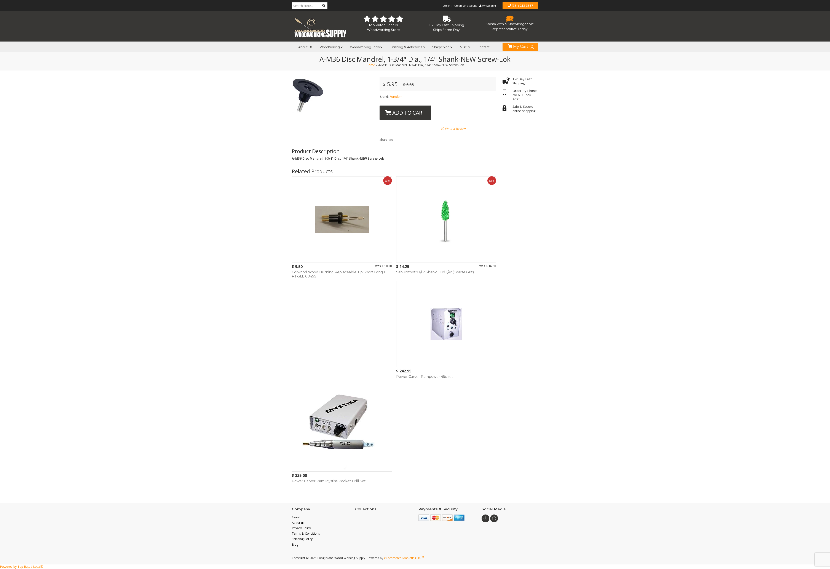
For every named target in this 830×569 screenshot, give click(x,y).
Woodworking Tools (365, 47)
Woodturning (330, 47)
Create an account (465, 6)
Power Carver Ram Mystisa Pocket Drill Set (329, 481)
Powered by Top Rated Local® (21, 566)
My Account (488, 6)
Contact (483, 47)
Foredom (395, 97)
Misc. (464, 47)
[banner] (320, 27)
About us (298, 523)
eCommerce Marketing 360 (404, 558)
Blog (295, 544)
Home (370, 65)
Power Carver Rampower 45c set (424, 377)
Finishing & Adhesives (406, 47)
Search (296, 517)
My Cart (523, 46)
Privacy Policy (301, 528)
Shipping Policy (302, 539)
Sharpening (441, 47)
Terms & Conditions (306, 533)
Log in (446, 6)
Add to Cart (408, 112)
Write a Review (455, 129)
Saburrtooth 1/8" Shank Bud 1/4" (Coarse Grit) (435, 272)
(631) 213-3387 (522, 5)
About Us (305, 47)
